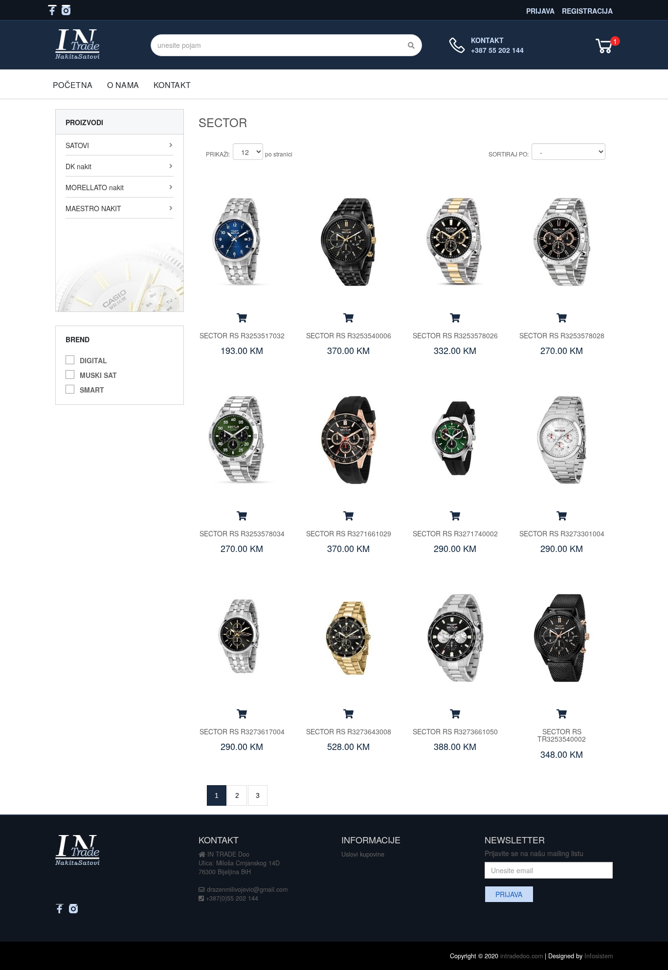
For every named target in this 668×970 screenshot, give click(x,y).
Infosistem (598, 955)
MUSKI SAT (98, 373)
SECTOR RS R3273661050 (455, 731)
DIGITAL (93, 359)
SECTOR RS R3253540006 (348, 335)
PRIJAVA (540, 10)
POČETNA (72, 84)
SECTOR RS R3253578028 (561, 335)
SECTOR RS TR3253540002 (561, 735)
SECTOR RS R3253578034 (242, 533)
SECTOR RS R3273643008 (348, 731)
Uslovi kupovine (362, 854)
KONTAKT (172, 84)
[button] (242, 317)
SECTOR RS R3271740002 (455, 533)
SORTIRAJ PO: (509, 154)
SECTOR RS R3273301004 (561, 533)
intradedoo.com (521, 955)
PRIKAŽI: (218, 154)
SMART (92, 388)
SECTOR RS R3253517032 (242, 335)
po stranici (278, 154)
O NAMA (123, 84)
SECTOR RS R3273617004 (242, 731)
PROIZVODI (84, 122)
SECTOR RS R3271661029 (348, 533)
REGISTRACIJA (587, 10)
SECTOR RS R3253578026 (455, 335)
